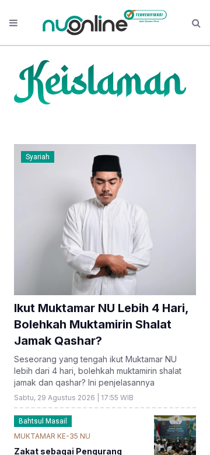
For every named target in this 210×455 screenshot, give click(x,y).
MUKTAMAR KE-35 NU (52, 436)
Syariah (38, 157)
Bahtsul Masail (43, 421)
